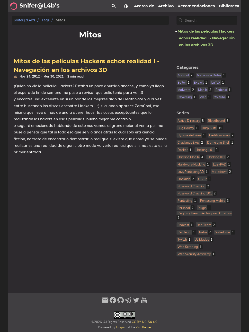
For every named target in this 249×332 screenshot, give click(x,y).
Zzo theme (143, 327)
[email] (105, 302)
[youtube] (144, 302)
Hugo (120, 327)
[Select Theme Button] (126, 6)
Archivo (166, 6)
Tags (46, 20)
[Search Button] (114, 6)
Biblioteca (229, 6)
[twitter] (136, 302)
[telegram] (128, 302)
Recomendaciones (196, 6)
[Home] (13, 6)
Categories (188, 68)
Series (183, 113)
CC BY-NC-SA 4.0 (144, 322)
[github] (120, 302)
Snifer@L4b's (25, 20)
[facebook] (113, 302)
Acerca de (144, 6)
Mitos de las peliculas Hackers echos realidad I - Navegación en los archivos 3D (206, 38)
